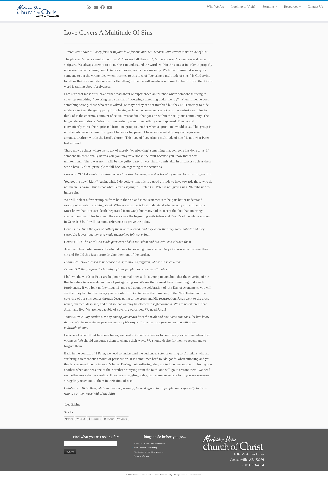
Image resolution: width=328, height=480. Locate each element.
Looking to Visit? (243, 6)
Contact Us (315, 6)
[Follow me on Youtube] (110, 7)
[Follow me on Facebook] (103, 7)
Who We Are (215, 6)
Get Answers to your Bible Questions (148, 452)
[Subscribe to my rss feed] (90, 7)
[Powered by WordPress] (171, 474)
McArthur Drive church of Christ (145, 475)
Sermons (268, 6)
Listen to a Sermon (141, 456)
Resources (291, 6)
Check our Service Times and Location (149, 443)
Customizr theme (195, 475)
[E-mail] (97, 7)
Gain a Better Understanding (145, 448)
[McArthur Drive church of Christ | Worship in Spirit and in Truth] (38, 11)
